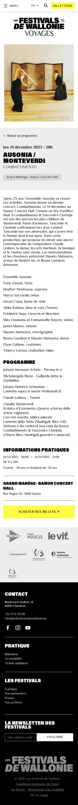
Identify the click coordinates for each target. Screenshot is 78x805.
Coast (44, 795)
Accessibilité (13, 658)
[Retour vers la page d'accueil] (39, 764)
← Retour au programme (20, 136)
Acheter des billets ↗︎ (39, 512)
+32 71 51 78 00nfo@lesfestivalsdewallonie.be (25, 616)
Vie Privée (18, 789)
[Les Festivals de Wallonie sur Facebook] (8, 628)
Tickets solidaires (16, 663)
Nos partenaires (15, 693)
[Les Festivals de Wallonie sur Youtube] (28, 628)
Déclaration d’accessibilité (46, 789)
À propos (11, 689)
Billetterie (62, 6)
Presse (9, 698)
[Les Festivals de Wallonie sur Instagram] (18, 628)
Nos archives (13, 702)
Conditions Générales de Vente (37, 784)
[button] (35, 6)
